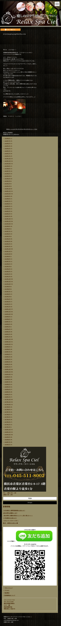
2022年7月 (7, 261)
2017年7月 (7, 412)
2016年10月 (7, 434)
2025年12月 (7, 158)
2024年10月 (7, 193)
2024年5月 (7, 206)
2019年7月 (7, 351)
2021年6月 (7, 294)
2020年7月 (7, 321)
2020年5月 (7, 326)
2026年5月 (7, 146)
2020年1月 (7, 336)
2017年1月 (7, 427)
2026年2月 (7, 153)
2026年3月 (7, 151)
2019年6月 (7, 354)
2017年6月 (7, 414)
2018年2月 (7, 394)
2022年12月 (7, 249)
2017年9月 (7, 407)
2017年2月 (7, 424)
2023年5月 (7, 236)
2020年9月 (7, 316)
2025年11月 (7, 161)
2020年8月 (7, 319)
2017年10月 (7, 404)
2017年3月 (7, 422)
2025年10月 (7, 163)
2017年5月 (7, 417)
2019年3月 (7, 361)
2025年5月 (7, 176)
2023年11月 (7, 221)
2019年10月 (7, 344)
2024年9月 (7, 196)
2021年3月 (7, 301)
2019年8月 (7, 349)
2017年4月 (7, 419)
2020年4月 (7, 329)
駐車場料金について (10, 595)
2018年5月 (7, 387)
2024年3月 (7, 211)
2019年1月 (7, 366)
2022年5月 (7, 266)
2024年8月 (7, 198)
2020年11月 (7, 311)
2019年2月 (7, 364)
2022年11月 (7, 251)
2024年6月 (7, 203)
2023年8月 (7, 229)
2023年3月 (7, 241)
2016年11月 (7, 432)
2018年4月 (7, 389)
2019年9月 (7, 346)
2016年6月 (7, 444)
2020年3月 (7, 331)
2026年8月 (7, 138)
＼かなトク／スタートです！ (11, 520)
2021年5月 (7, 296)
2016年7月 (7, 442)
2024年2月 (7, 213)
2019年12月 (7, 339)
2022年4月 (7, 269)
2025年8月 (7, 168)
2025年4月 (7, 178)
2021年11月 (7, 281)
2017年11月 (7, 402)
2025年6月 (7, 173)
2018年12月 (7, 369)
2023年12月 (7, 218)
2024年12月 (7, 188)
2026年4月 (7, 148)
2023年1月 (7, 246)
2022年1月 (7, 276)
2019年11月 (7, 341)
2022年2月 (7, 274)
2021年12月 (7, 279)
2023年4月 (7, 239)
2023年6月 (7, 234)
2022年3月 (7, 271)
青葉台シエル (9, 129)
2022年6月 (7, 264)
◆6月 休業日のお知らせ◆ (10, 523)
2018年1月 (7, 397)
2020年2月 (7, 334)
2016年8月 (7, 439)
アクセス (7, 590)
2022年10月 (7, 254)
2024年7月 (7, 201)
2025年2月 (7, 183)
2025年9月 (7, 166)
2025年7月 (7, 171)
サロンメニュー (9, 588)
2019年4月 (7, 359)
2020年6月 (7, 324)
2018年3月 (7, 392)
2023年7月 (7, 231)
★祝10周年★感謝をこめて (10, 513)
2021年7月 (7, 291)
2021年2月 (7, 304)
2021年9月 (7, 286)
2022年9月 (7, 256)
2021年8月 (7, 289)
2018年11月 (7, 372)
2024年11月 (7, 191)
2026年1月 (7, 156)
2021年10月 (7, 284)
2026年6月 (7, 143)
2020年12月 (7, 309)
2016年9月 (7, 437)
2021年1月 (7, 306)
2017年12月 (7, 399)
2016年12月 (7, 429)
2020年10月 (7, 314)
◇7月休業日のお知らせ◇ (10, 518)
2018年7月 (7, 382)
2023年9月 (7, 226)
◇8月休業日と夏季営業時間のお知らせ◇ (14, 510)
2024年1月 (7, 216)
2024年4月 (7, 208)
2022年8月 (7, 259)
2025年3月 (7, 181)
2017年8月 (7, 409)
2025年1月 (7, 186)
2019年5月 (7, 356)
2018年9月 (7, 377)
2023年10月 (7, 223)
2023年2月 (7, 244)
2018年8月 (7, 379)
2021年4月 (7, 299)
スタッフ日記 (33, 129)
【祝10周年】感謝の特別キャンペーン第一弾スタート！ (18, 515)
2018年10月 (7, 374)
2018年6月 (7, 384)
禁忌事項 (7, 593)
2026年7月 (7, 141)
